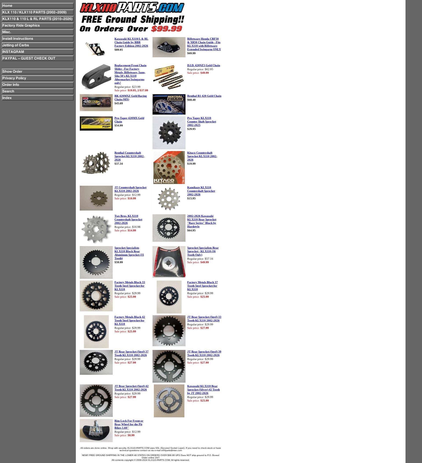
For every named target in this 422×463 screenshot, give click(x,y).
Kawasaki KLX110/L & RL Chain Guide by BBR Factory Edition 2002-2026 (131, 42)
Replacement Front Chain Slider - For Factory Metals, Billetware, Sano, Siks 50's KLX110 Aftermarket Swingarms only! (130, 74)
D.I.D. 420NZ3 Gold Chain (203, 65)
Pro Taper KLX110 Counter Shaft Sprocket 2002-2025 (201, 121)
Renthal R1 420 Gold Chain (204, 95)
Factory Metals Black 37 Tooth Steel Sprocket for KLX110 (202, 286)
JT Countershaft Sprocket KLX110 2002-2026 (130, 189)
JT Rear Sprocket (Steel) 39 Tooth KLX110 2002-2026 (204, 353)
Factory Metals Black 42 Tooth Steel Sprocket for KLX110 (130, 320)
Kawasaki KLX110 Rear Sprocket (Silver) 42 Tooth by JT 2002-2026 (203, 389)
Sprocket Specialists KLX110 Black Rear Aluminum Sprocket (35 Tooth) (129, 253)
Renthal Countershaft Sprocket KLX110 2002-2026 (129, 156)
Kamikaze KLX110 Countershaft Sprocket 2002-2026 (201, 191)
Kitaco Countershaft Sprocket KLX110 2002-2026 (202, 156)
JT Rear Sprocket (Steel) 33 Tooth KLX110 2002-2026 (204, 318)
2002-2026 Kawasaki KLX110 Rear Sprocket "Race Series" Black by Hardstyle (201, 221)
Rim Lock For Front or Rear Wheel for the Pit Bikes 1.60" (129, 424)
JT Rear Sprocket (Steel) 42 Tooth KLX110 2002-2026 (132, 387)
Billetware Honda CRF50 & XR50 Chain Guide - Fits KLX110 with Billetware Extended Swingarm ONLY (204, 44)
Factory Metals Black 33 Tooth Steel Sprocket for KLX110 (130, 286)
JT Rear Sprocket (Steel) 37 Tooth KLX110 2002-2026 (132, 353)
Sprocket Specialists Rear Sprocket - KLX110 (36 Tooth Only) (203, 251)
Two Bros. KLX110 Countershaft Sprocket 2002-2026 (128, 219)
